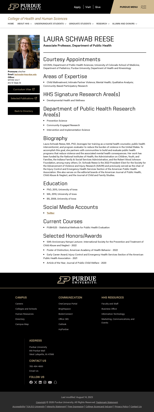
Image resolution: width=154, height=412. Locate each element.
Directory (20, 318)
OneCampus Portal (68, 303)
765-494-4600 (36, 366)
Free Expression (76, 406)
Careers (19, 303)
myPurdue (64, 329)
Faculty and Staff (110, 303)
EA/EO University (36, 406)
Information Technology (113, 313)
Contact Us (136, 406)
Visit (88, 7)
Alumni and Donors (123, 23)
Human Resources (24, 313)
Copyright (41, 402)
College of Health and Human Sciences (37, 18)
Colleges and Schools (26, 308)
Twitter (50, 213)
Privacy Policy (122, 406)
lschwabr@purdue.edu (25, 74)
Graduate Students (80, 23)
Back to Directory (24, 111)
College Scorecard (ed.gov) (99, 406)
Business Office (109, 308)
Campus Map (22, 324)
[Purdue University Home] (77, 280)
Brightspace (65, 308)
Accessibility (18, 406)
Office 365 (64, 318)
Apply (77, 7)
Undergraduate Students (49, 23)
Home (11, 23)
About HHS (23, 23)
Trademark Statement (107, 402)
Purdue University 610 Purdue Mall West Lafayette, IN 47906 (41, 350)
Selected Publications (22, 98)
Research (101, 23)
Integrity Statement (56, 406)
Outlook (62, 324)
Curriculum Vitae (22, 89)
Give (97, 7)
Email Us (33, 370)
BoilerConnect (66, 313)
